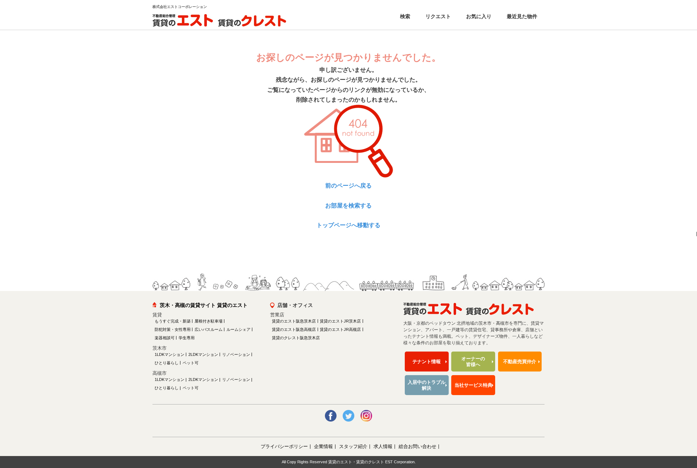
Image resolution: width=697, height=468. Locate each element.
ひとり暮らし (167, 363)
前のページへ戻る (348, 185)
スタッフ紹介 (353, 446)
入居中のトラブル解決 (426, 385)
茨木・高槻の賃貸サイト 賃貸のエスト (204, 305)
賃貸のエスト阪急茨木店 (294, 321)
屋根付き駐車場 (209, 321)
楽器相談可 (165, 338)
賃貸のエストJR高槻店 (340, 329)
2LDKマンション (203, 354)
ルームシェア (238, 329)
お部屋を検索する (348, 205)
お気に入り (478, 16)
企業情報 (323, 446)
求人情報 (383, 446)
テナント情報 (426, 361)
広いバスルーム (209, 329)
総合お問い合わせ (417, 446)
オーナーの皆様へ (473, 361)
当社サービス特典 (473, 385)
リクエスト (437, 16)
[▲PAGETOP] (679, 423)
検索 (404, 16)
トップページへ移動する (348, 225)
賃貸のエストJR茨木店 (340, 321)
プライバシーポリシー (284, 446)
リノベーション (236, 354)
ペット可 (191, 363)
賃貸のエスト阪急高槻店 (294, 329)
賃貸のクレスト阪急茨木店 (296, 338)
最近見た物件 (521, 16)
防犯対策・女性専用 (173, 329)
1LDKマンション (169, 354)
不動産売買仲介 (519, 361)
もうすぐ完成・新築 (173, 321)
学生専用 (187, 338)
